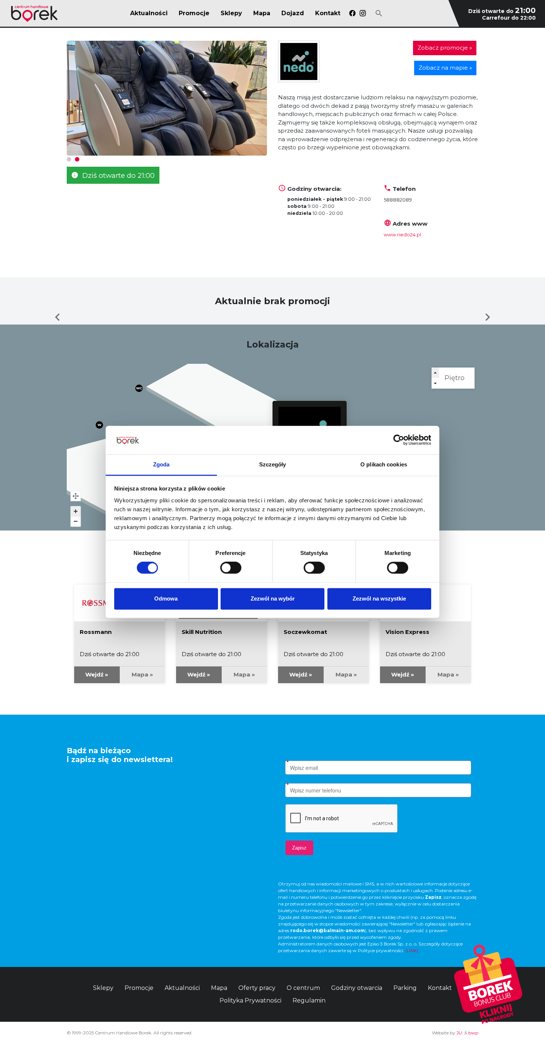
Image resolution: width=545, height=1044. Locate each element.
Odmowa (166, 598)
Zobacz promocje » (444, 47)
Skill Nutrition (202, 631)
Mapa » (142, 674)
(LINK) (411, 950)
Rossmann (96, 631)
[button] (69, 159)
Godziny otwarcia (356, 987)
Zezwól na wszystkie (379, 598)
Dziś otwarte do (502, 11)
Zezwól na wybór (273, 598)
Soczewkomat (305, 631)
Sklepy (231, 13)
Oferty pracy (256, 987)
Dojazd (292, 13)
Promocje (194, 13)
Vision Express (407, 631)
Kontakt (327, 13)
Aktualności (149, 13)
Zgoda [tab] (161, 464)
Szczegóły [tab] (272, 464)
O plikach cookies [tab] (383, 464)
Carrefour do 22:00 (509, 17)
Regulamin (309, 1000)
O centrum (303, 987)
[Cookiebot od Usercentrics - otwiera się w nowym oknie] (398, 440)
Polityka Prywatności (250, 1000)
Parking (405, 987)
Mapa (261, 13)
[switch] (230, 568)
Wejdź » (96, 674)
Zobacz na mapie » (445, 67)
